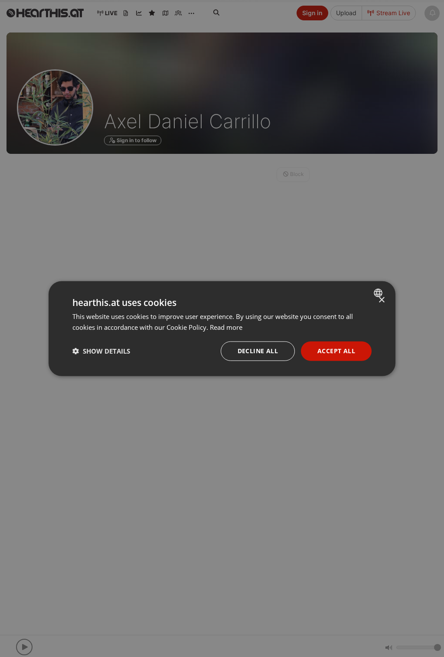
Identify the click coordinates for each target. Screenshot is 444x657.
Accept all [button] (336, 351)
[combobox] (379, 293)
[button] (101, 351)
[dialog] (222, 328)
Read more (226, 327)
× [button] (381, 300)
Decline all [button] (258, 351)
